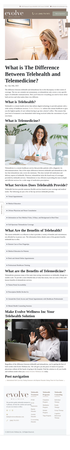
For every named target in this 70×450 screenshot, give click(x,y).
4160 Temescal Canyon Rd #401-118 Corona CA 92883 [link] (35, 6)
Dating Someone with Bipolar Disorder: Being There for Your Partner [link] (44, 380)
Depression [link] (34, 406)
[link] (67, 25)
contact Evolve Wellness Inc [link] (34, 371)
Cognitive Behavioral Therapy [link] (58, 416)
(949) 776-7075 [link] (44, 14)
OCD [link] (32, 403)
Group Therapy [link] (59, 410)
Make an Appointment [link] (60, 13)
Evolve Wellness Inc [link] (35, 108)
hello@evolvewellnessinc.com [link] (59, 6)
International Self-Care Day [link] (14, 380)
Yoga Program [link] (47, 415)
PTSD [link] (33, 400)
